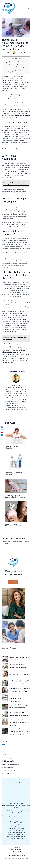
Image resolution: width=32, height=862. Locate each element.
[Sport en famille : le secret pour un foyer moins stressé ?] (5, 707)
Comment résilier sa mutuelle (12, 447)
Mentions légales (16, 849)
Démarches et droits (8, 767)
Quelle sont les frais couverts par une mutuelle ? (15, 496)
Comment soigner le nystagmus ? (13, 68)
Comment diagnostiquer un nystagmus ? (15, 66)
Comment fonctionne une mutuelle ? (14, 473)
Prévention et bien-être (9, 770)
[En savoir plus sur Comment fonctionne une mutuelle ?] (16, 461)
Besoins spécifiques (8, 758)
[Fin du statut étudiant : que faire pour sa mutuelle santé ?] (5, 683)
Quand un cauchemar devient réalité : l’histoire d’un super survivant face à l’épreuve (16, 790)
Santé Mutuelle (6, 52)
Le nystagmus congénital (11, 62)
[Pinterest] (2, 432)
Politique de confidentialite (16, 855)
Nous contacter (16, 851)
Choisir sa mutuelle (8, 761)
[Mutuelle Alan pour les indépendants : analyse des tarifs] (5, 714)
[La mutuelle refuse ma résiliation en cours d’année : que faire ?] (5, 690)
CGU (16, 853)
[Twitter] (2, 430)
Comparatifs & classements (10, 764)
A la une (4, 752)
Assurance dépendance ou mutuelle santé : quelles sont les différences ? (19, 722)
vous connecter (14, 541)
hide (18, 58)
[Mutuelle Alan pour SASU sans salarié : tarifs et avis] (5, 659)
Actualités (5, 755)
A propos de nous (16, 847)
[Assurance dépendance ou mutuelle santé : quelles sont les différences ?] (5, 721)
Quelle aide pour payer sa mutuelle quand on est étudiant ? (19, 674)
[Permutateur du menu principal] (28, 8)
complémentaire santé (19, 319)
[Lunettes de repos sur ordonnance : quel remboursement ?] (5, 697)
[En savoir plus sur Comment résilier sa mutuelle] (16, 435)
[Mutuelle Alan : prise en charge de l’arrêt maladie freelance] (5, 666)
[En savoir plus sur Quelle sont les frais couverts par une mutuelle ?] (16, 486)
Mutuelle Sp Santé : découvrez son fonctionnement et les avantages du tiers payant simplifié (16, 797)
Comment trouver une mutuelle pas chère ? (13, 525)
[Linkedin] (2, 435)
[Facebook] (2, 427)
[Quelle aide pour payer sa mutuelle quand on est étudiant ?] (5, 673)
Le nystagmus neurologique (12, 64)
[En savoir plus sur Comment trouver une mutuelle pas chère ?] (16, 511)
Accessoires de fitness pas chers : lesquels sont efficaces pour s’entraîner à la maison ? (19, 731)
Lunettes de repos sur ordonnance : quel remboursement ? (16, 698)
